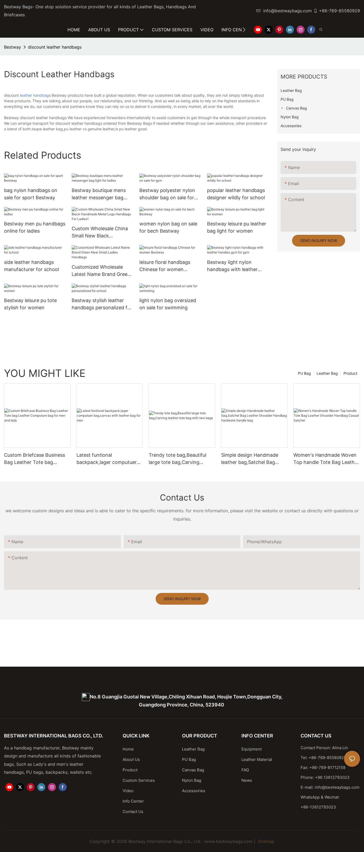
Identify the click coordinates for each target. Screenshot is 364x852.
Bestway (12, 47)
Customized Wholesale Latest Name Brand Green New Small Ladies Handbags (101, 271)
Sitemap (265, 841)
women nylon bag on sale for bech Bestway (168, 227)
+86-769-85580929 (339, 10)
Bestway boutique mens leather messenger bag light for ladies (99, 194)
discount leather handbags (55, 47)
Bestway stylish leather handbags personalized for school (102, 304)
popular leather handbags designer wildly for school (236, 193)
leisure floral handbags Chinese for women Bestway (164, 266)
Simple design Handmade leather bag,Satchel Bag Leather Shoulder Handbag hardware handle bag (251, 459)
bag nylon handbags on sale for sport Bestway (30, 193)
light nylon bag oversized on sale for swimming (167, 304)
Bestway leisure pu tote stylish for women (30, 304)
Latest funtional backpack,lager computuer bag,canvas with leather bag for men (108, 459)
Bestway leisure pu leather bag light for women (236, 227)
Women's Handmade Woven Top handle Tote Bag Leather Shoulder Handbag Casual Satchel (326, 459)
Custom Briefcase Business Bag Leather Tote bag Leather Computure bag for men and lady (35, 459)
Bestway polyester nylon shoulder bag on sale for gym (167, 194)
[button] (243, 29)
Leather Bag (327, 373)
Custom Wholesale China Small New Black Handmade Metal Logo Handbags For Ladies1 (100, 232)
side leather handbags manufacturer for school (31, 265)
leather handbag (34, 95)
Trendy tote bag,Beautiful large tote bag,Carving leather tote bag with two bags (177, 459)
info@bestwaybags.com (287, 10)
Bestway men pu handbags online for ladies (34, 227)
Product (350, 373)
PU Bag (304, 373)
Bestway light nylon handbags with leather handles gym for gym (232, 266)
